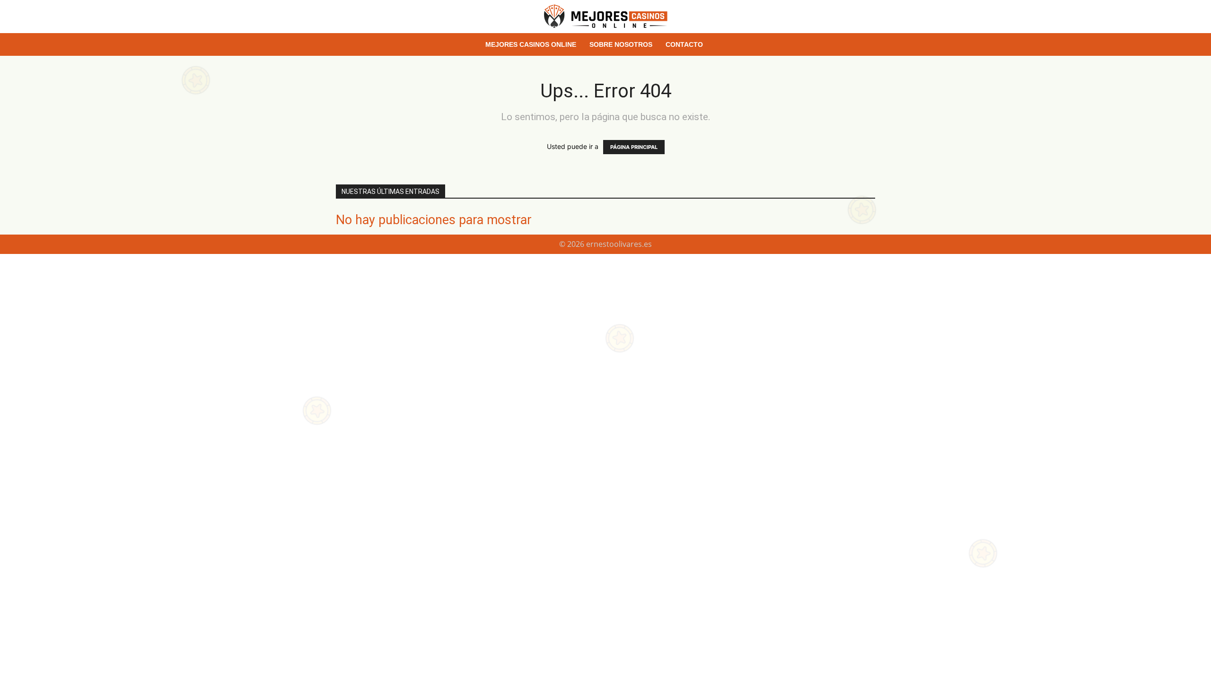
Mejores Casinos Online (530, 44)
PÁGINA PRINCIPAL (634, 147)
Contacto (684, 44)
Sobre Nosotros (620, 44)
